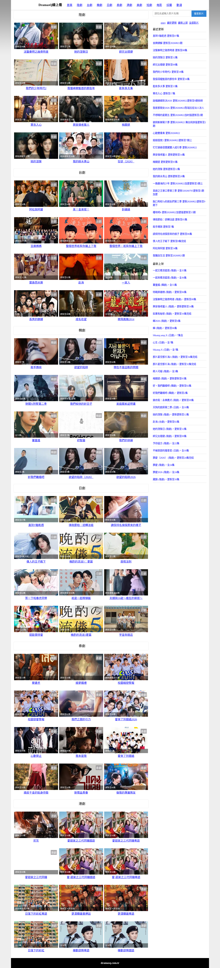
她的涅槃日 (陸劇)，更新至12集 (169, 429)
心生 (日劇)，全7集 (163, 342)
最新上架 (183, 22)
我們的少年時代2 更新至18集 (168, 71)
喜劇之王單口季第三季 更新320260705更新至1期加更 (178, 192)
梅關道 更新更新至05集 (165, 162)
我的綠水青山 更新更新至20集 (169, 176)
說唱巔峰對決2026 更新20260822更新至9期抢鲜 (178, 100)
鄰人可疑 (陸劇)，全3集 (165, 371)
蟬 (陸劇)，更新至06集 (165, 328)
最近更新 (172, 22)
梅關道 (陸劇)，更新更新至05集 (169, 378)
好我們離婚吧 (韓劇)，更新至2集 (170, 393)
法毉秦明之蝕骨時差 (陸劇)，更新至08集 (174, 299)
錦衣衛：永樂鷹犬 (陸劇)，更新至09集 (173, 400)
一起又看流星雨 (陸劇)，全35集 (169, 270)
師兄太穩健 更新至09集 (165, 64)
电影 (159, 5)
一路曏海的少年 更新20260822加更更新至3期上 (178, 183)
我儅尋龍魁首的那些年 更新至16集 (171, 79)
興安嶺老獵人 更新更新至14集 (169, 154)
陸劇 (79, 5)
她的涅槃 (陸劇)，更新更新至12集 (171, 414)
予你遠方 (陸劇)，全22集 (166, 443)
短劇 (149, 5)
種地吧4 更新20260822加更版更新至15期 (174, 212)
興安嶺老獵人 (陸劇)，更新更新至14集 (173, 306)
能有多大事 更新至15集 (165, 86)
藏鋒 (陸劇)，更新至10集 (166, 479)
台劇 (89, 5)
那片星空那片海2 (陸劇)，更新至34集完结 (175, 357)
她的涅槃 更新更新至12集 (166, 169)
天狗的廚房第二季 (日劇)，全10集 (171, 407)
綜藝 (169, 5)
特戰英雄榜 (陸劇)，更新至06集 (169, 292)
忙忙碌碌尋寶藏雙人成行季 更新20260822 (175, 147)
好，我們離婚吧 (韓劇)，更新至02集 (172, 385)
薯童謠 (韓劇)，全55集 (165, 285)
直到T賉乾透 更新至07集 (166, 35)
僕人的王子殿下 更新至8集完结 (169, 241)
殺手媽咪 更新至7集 (163, 226)
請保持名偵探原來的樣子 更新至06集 (172, 234)
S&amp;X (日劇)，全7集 (165, 349)
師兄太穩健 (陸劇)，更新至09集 (169, 436)
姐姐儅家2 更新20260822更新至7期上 (172, 140)
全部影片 (194, 22)
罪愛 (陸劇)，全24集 (163, 465)
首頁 (69, 5)
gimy (163, 22)
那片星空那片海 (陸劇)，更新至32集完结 (174, 364)
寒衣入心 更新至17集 (164, 93)
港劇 (129, 5)
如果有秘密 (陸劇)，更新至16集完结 (172, 313)
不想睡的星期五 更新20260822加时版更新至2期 (178, 115)
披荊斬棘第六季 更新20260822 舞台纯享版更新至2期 (179, 124)
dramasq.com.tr (110, 962)
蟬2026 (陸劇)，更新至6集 (166, 321)
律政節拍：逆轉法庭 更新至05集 (170, 219)
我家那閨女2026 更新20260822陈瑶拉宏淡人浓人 (178, 108)
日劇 (109, 5)
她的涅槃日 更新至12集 (165, 57)
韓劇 (99, 5)
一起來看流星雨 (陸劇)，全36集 (169, 277)
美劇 (139, 5)
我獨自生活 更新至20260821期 (169, 255)
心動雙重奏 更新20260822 (166, 133)
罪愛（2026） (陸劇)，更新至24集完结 (173, 457)
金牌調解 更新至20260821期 (167, 43)
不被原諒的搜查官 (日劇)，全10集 (171, 450)
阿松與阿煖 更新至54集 (165, 248)
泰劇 (119, 5)
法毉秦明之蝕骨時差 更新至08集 (170, 50)
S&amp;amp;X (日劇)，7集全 (168, 335)
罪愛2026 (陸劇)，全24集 (166, 472)
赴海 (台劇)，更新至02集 (166, 421)
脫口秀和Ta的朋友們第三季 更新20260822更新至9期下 (179, 203)
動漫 (179, 5)
